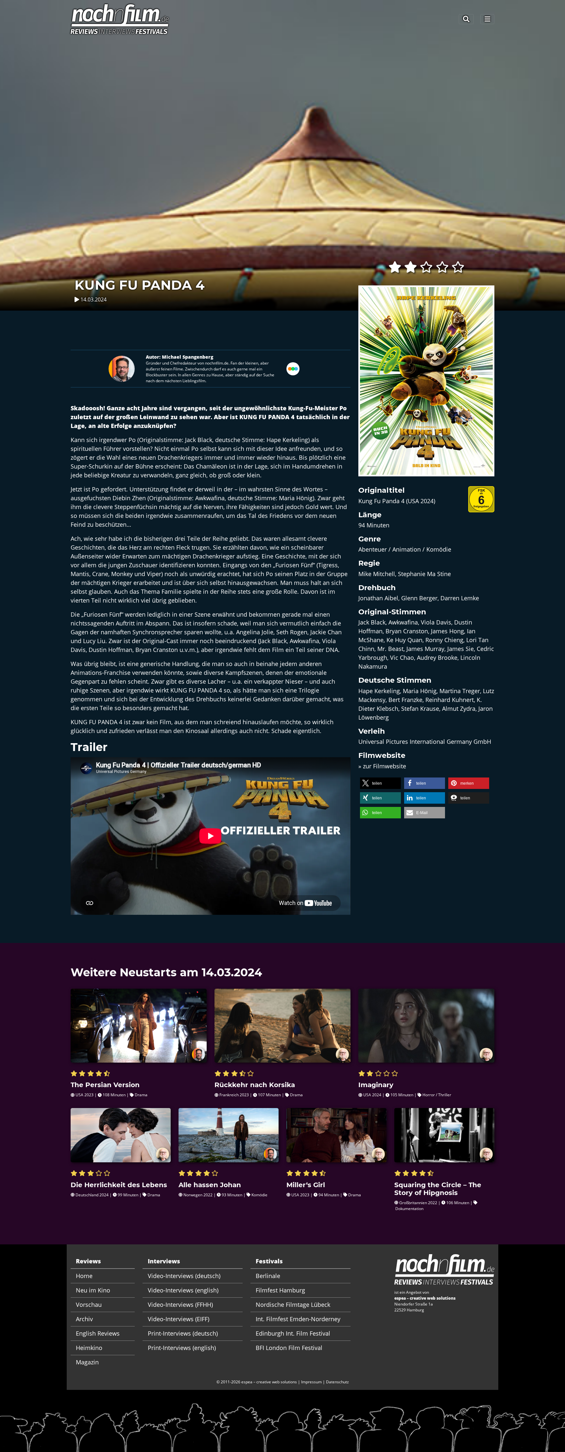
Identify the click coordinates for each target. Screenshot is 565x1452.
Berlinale (268, 1276)
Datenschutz (337, 1382)
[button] (380, 783)
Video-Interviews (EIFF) (178, 1319)
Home (84, 1276)
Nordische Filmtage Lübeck (293, 1304)
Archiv (84, 1319)
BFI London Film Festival (289, 1348)
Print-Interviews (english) (182, 1348)
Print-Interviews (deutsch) (183, 1333)
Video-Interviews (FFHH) (180, 1304)
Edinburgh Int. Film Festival (293, 1333)
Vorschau (89, 1304)
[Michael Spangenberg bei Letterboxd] (293, 368)
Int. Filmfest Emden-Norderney (298, 1319)
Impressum (311, 1382)
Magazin (87, 1362)
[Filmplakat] (426, 385)
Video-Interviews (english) (183, 1290)
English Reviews (98, 1333)
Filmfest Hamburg (280, 1290)
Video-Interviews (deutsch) (184, 1276)
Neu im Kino (93, 1290)
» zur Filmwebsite (382, 766)
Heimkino (89, 1348)
